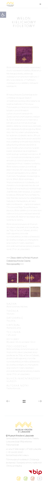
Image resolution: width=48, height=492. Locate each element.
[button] (3, 15)
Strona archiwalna (14, 466)
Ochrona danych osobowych (17, 459)
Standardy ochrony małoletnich (29, 462)
